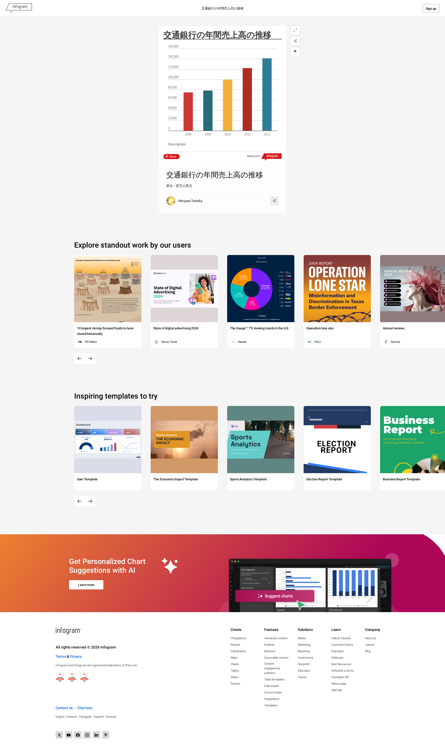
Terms (61, 656)
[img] (188, 111)
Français (110, 716)
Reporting (304, 651)
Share (172, 156)
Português (85, 716)
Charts (235, 664)
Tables (235, 670)
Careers (370, 644)
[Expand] (295, 30)
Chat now (84, 708)
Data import (271, 686)
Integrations (271, 699)
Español (99, 716)
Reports (235, 644)
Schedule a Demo (342, 670)
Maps (234, 657)
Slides (234, 677)
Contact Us (64, 708)
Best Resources (341, 664)
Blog (368, 651)
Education (304, 670)
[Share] (295, 41)
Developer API (340, 677)
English (60, 716)
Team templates (274, 679)
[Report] (295, 51)
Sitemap (336, 690)
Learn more (86, 585)
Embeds (269, 644)
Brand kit (269, 651)
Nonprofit (303, 664)
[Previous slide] (79, 358)
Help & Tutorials (341, 638)
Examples (337, 651)
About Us (370, 638)
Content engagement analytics (272, 668)
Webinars (337, 657)
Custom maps (273, 692)
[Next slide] (90, 358)
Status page (338, 683)
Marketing (304, 644)
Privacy (76, 656)
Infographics (238, 638)
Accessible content (276, 657)
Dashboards (238, 651)
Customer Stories (342, 644)
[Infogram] (19, 8)
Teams (302, 677)
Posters (235, 683)
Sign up (431, 8)
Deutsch (72, 716)
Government (305, 657)
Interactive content (275, 638)
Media (302, 638)
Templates (270, 705)
